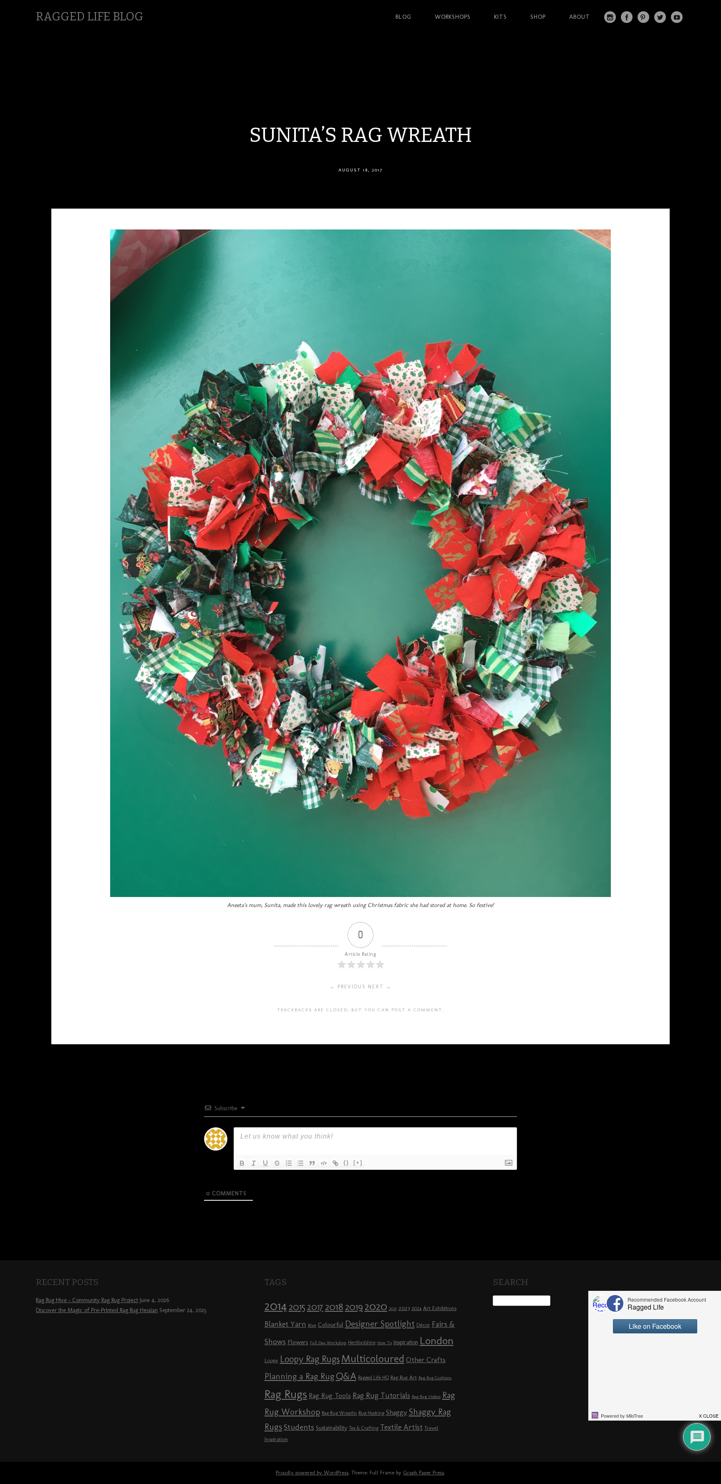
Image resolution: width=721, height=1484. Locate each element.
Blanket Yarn (285, 1324)
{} (346, 1162)
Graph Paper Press (423, 1472)
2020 (376, 1306)
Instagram (610, 17)
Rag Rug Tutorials (381, 1395)
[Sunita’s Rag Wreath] (360, 895)
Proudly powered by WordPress (312, 1472)
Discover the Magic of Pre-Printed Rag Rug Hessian (97, 1310)
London (437, 1340)
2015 (297, 1307)
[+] (358, 1162)
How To (384, 1342)
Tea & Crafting (363, 1428)
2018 (334, 1306)
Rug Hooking (371, 1413)
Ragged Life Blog (89, 16)
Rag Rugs (286, 1394)
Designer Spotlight (380, 1323)
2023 (404, 1308)
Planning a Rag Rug (299, 1376)
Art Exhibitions (439, 1308)
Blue (312, 1325)
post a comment (416, 1010)
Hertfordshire (362, 1342)
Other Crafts (426, 1360)
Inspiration (405, 1342)
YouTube (677, 17)
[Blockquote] (312, 1163)
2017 (315, 1307)
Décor (423, 1324)
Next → (379, 987)
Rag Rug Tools (330, 1396)
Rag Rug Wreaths (339, 1413)
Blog (403, 16)
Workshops (453, 16)
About (579, 16)
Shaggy (396, 1412)
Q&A (346, 1376)
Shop (538, 16)
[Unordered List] (300, 1163)
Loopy (271, 1360)
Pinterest (643, 17)
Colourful (330, 1324)
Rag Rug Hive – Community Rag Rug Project (87, 1300)
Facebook (627, 17)
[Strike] (277, 1163)
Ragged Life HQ (373, 1378)
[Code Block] (324, 1163)
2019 (354, 1307)
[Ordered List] (289, 1163)
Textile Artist (401, 1427)
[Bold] (242, 1163)
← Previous (348, 987)
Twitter (660, 17)
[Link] (335, 1163)
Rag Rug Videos (426, 1396)
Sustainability (331, 1427)
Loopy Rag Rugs (310, 1359)
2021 (393, 1308)
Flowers (297, 1342)
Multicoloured (372, 1358)
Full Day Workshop (328, 1342)
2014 (276, 1305)
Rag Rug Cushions (434, 1378)
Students (299, 1427)
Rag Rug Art (404, 1377)
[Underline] (265, 1163)
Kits (500, 16)
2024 (416, 1308)
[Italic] (254, 1163)
